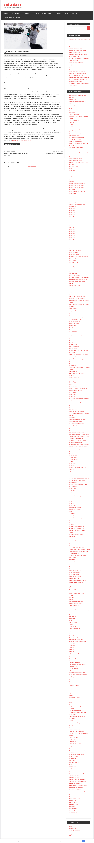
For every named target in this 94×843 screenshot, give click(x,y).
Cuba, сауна (72, 110)
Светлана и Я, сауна (74, 658)
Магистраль (72, 490)
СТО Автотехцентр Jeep (75, 701)
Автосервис (72, 208)
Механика (71, 503)
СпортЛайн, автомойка (75, 678)
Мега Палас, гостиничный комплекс (78, 494)
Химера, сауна (72, 766)
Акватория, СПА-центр (75, 287)
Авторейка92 (72, 206)
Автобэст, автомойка (74, 174)
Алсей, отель (72, 290)
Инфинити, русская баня (75, 421)
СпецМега (71, 676)
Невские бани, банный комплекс (77, 538)
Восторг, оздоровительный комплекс (78, 359)
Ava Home (71, 103)
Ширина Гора (72, 800)
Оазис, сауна (72, 545)
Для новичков (15, 13)
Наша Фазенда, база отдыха (76, 534)
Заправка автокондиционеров (77, 411)
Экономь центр (73, 808)
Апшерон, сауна (73, 308)
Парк (70, 566)
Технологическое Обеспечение (77, 724)
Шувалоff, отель (73, 802)
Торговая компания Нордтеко (76, 731)
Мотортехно (72, 513)
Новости (74, 13)
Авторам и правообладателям (77, 204)
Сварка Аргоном (73, 656)
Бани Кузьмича (73, 313)
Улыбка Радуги (73, 747)
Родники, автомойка (74, 628)
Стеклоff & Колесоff (74, 685)
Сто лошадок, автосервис (75, 704)
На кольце (71, 515)
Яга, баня (71, 814)
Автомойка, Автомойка (75, 202)
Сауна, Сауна (72, 645)
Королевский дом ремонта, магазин (78, 446)
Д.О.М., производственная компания (78, 384)
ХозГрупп (71, 768)
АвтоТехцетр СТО (73, 262)
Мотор (70, 511)
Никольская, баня (73, 541)
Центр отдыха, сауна (74, 777)
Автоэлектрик (72, 269)
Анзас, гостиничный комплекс (77, 298)
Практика (71, 597)
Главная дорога (73, 371)
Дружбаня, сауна (73, 407)
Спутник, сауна (73, 679)
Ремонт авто (72, 618)
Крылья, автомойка (74, 457)
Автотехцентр (72, 260)
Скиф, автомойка (73, 668)
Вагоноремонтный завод (75, 340)
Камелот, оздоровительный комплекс (79, 425)
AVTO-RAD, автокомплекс (75, 105)
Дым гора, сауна (73, 409)
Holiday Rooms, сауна (74, 135)
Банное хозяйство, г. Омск (76, 319)
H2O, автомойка (73, 131)
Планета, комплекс (74, 578)
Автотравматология (74, 264)
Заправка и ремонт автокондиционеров (79, 413)
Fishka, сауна (72, 122)
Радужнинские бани (74, 605)
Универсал (71, 748)
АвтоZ (70, 168)
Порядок (71, 586)
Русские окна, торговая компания (77, 641)
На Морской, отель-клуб (75, 520)
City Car (71, 108)
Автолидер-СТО (73, 193)
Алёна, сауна (72, 289)
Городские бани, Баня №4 (75, 379)
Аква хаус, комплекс (74, 285)
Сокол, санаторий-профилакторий (78, 674)
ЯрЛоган (71, 816)
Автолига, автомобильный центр (77, 191)
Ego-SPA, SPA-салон (74, 114)
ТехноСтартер (72, 725)
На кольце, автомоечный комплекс (78, 517)
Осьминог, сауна (73, 564)
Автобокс (71, 172)
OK (83, 841)
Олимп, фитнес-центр (74, 553)
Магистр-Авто (72, 488)
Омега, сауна (72, 557)
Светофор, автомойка (74, 662)
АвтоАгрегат (72, 170)
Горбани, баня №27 (74, 377)
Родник (71, 624)
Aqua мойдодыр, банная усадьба (77, 95)
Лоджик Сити (72, 473)
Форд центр (72, 760)
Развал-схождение (74, 609)
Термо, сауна (72, 714)
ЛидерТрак (72, 471)
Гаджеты (26, 13)
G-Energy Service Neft (74, 130)
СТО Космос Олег (73, 702)
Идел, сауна (72, 417)
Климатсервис (72, 428)
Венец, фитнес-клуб (74, 346)
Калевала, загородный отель (76, 423)
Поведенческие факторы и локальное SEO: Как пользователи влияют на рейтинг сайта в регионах (79, 79)
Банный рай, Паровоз (74, 323)
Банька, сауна (72, 325)
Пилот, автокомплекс (74, 572)
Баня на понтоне (73, 333)
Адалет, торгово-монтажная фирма (78, 279)
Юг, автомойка (73, 812)
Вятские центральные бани (76, 363)
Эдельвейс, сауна (73, 804)
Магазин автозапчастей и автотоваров (79, 478)
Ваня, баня (71, 342)
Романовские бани (74, 630)
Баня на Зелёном (73, 331)
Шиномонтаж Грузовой (75, 796)
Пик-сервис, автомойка (75, 570)
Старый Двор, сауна (74, 683)
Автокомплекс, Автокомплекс (77, 183)
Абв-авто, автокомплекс (75, 158)
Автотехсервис (73, 258)
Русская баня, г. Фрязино (75, 637)
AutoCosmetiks (72, 99)
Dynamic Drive (72, 112)
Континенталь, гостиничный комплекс (79, 444)
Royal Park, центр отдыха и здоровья (78, 143)
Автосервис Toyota (74, 252)
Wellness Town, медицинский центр (78, 156)
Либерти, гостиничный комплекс (77, 467)
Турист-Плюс (72, 739)
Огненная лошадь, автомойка (76, 547)
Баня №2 (71, 327)
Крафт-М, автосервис (74, 453)
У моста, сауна (72, 741)
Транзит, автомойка (74, 737)
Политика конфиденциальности (77, 580)
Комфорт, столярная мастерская (77, 440)
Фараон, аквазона (73, 756)
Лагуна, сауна (72, 463)
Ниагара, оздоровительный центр (77, 540)
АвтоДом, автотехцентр (75, 175)
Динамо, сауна (72, 396)
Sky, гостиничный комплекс (76, 147)
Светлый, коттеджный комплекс (77, 660)
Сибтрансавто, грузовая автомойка (78, 664)
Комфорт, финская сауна (75, 442)
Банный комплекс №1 (74, 321)
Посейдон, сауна (73, 587)
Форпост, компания (74, 762)
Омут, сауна (72, 559)
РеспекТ (71, 620)
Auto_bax (71, 97)
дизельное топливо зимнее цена (21, 140)
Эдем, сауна (72, 806)
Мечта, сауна (72, 505)
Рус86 (70, 633)
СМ (70, 670)
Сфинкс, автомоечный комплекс (77, 712)
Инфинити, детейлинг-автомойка (77, 419)
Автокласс (71, 181)
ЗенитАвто (71, 415)
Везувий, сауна (73, 344)
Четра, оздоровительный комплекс (78, 785)
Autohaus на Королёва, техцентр (77, 101)
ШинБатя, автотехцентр (75, 793)
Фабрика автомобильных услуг (77, 754)
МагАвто (71, 476)
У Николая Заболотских (75, 743)
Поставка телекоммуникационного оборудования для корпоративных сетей (78, 64)
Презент (71, 599)
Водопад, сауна (73, 358)
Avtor (15, 55)
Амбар (70, 294)
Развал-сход (72, 607)
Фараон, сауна (72, 758)
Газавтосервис (72, 365)
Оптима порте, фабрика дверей (77, 561)
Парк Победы (72, 568)
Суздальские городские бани (76, 710)
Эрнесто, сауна (72, 810)
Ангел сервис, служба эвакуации (77, 296)
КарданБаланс (72, 427)
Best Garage (72, 107)
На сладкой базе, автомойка (76, 526)
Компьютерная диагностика (76, 438)
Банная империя (73, 315)
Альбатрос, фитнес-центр (75, 292)
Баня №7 (71, 329)
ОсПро (70, 563)
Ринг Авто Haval (73, 622)
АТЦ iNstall (71, 312)
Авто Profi (71, 164)
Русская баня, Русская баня (76, 639)
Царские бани (72, 771)
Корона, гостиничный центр (76, 448)
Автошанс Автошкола (74, 267)
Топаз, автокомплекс (74, 727)
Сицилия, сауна (73, 666)
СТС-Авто (71, 708)
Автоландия (72, 189)
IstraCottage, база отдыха (75, 139)
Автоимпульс (72, 179)
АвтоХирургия (72, 266)
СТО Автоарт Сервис (74, 697)
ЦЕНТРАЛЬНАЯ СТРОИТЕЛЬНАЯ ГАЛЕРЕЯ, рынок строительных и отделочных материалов (77, 781)
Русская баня (72, 635)
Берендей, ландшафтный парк (77, 338)
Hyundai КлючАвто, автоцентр (76, 137)
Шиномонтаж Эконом (74, 798)
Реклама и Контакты (74, 614)
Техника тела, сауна (74, 722)
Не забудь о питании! (61, 13)
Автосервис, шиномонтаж (75, 254)
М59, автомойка (73, 474)
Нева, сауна (72, 536)
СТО (70, 687)
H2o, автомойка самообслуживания (78, 133)
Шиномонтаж (72, 794)
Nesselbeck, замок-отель (75, 141)
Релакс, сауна (72, 616)
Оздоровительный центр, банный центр (79, 549)
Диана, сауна (72, 394)
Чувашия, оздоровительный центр (78, 791)
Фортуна (71, 764)
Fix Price (71, 124)
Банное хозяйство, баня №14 (76, 317)
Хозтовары (72, 770)
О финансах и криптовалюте (12, 17)
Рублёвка (71, 632)
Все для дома (72, 361)
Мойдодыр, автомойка (75, 507)
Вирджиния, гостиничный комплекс (78, 354)
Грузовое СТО (72, 382)
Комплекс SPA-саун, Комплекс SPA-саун (79, 436)
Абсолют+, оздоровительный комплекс (79, 162)
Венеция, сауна (73, 348)
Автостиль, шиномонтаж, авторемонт (78, 256)
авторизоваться (32, 166)
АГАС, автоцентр (73, 273)
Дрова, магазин (73, 405)
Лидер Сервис (72, 469)
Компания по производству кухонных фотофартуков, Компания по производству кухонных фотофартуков (79, 432)
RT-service (71, 145)
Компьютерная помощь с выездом (78, 71)
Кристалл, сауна (73, 455)
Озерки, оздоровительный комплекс (78, 551)
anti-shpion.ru (12, 5)
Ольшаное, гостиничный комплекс (78, 555)
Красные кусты (73, 451)
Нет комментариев (22, 55)
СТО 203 (71, 695)
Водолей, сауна (73, 356)
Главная (5, 13)
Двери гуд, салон (73, 386)
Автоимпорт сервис (74, 177)
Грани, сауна (72, 381)
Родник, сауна (72, 626)
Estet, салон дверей (74, 120)
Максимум (71, 492)
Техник (71, 720)
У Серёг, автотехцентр (74, 745)
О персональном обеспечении (42, 13)
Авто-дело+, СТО (73, 166)
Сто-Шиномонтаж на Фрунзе (76, 706)
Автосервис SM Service (75, 250)
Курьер (71, 461)
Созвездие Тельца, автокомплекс (77, 672)
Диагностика (72, 392)
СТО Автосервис (73, 699)
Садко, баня (72, 643)
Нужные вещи (72, 543)
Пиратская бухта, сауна (75, 576)
